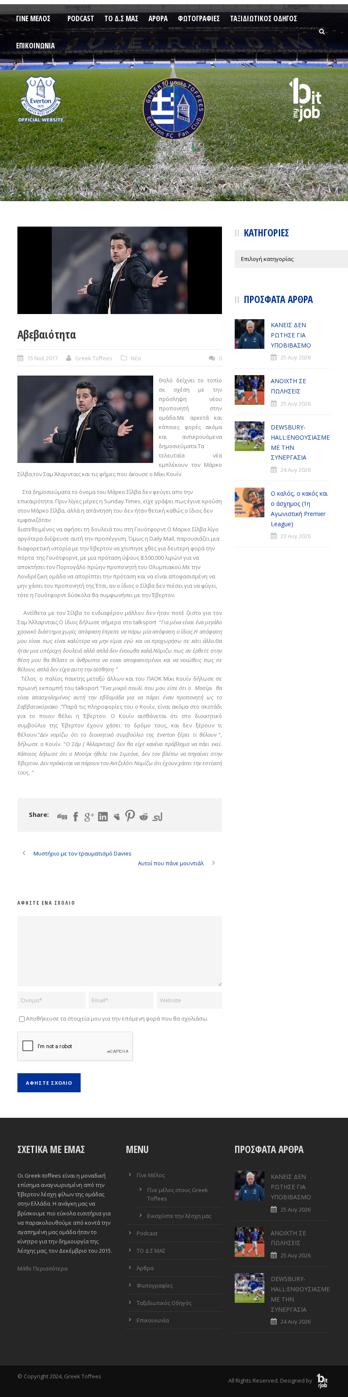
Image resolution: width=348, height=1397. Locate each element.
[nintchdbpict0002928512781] (119, 270)
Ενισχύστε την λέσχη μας (179, 1216)
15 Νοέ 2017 (42, 358)
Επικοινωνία (35, 45)
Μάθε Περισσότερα (42, 1268)
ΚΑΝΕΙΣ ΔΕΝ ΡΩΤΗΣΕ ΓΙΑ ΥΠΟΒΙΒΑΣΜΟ (291, 335)
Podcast (80, 18)
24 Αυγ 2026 (296, 470)
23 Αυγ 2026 (296, 536)
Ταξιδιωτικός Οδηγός (263, 18)
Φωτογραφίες (199, 18)
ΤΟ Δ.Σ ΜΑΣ (121, 18)
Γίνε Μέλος (33, 18)
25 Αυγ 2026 (296, 357)
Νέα (136, 358)
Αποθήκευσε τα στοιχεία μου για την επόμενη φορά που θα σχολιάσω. (117, 1018)
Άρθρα (158, 18)
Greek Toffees (93, 358)
